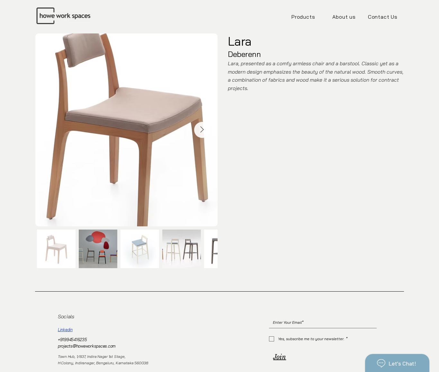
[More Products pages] (318, 16)
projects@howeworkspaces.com (87, 346)
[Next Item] (202, 130)
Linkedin (65, 329)
